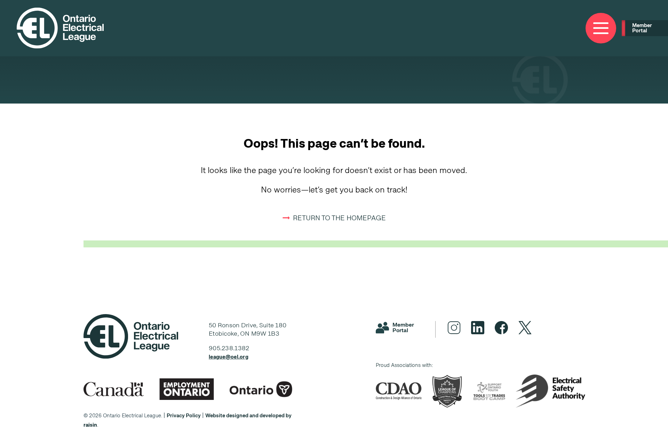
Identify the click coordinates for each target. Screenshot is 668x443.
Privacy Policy (184, 415)
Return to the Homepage (339, 217)
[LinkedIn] (477, 327)
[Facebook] (501, 327)
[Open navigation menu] (601, 28)
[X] (525, 327)
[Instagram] (454, 327)
